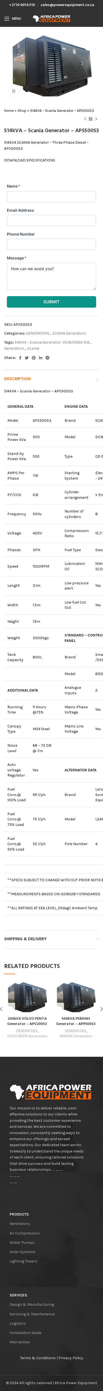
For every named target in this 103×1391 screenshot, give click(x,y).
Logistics (18, 1323)
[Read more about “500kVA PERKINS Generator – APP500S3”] (58, 1008)
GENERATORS (37, 333)
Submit (51, 301)
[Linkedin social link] (40, 357)
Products (19, 1214)
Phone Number (21, 234)
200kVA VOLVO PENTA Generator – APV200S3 (27, 1021)
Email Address (20, 210)
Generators (14, 348)
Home (9, 111)
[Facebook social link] (20, 357)
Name (13, 186)
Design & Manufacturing (32, 1304)
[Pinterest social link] (33, 357)
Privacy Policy (71, 1358)
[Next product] (96, 119)
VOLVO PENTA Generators (27, 1036)
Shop (22, 111)
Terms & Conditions (38, 1358)
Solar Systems (22, 1252)
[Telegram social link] (47, 357)
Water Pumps (22, 1242)
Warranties (20, 1342)
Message (17, 258)
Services (18, 1295)
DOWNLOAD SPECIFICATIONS (29, 160)
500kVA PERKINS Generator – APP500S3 (76, 1021)
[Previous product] (85, 119)
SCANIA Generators (69, 333)
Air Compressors (25, 1233)
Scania (33, 348)
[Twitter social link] (26, 357)
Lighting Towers (23, 1261)
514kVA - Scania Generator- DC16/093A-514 (52, 342)
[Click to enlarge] (13, 91)
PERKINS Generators (76, 1036)
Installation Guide (25, 1332)
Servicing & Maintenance (32, 1314)
